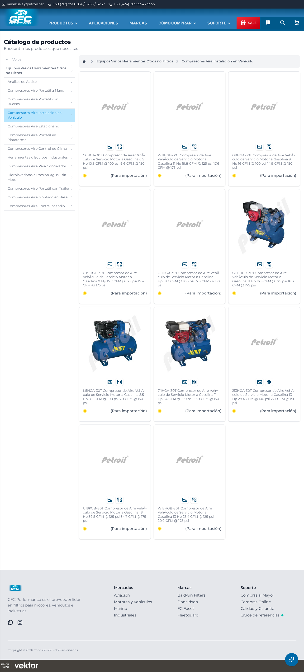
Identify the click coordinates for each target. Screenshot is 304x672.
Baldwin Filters (191, 595)
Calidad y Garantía (257, 608)
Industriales (125, 615)
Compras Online (256, 602)
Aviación (122, 595)
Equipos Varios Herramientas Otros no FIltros (134, 61)
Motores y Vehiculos (133, 602)
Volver (17, 59)
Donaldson (187, 602)
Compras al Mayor (257, 595)
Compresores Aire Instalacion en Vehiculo (217, 61)
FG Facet (185, 608)
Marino (120, 608)
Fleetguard (188, 615)
